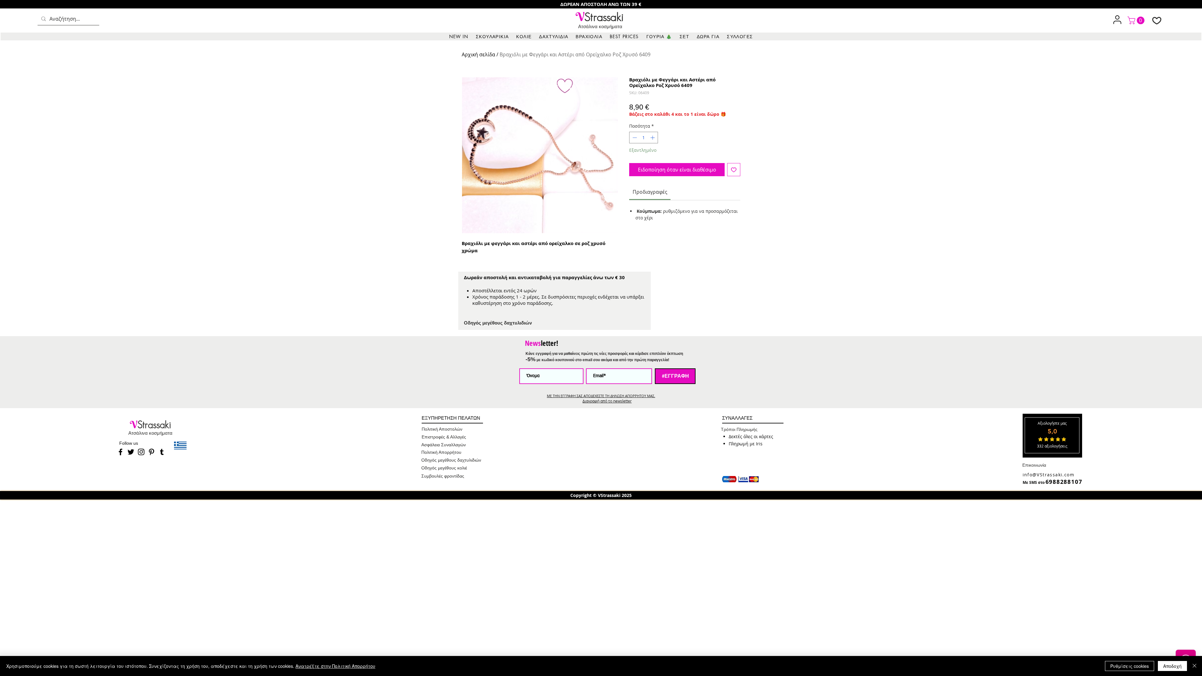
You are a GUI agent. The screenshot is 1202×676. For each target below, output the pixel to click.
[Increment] (653, 137)
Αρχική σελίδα (478, 54)
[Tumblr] (161, 452)
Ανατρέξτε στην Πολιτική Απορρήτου (335, 666)
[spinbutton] (643, 137)
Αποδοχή (1172, 666)
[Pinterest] (151, 452)
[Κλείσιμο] (1194, 666)
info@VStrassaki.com (1049, 475)
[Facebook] (120, 452)
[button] (492, 36)
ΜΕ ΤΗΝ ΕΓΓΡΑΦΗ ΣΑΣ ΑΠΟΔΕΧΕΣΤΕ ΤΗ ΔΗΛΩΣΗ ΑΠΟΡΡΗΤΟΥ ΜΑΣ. (601, 395)
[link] (1137, 20)
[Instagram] (141, 452)
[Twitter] (130, 452)
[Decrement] (634, 137)
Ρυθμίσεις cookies (1129, 666)
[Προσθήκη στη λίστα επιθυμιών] (733, 169)
